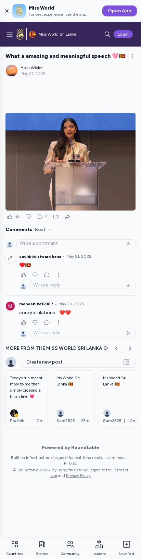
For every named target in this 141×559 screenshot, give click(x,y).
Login (123, 34)
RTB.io (70, 463)
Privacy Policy (78, 475)
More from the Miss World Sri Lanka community (69, 348)
